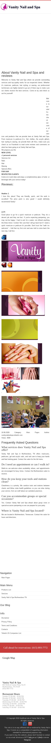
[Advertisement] (25, 42)
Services (4, 593)
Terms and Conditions (9, 625)
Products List (6, 590)
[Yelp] (30, 725)
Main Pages (5, 578)
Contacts (4, 629)
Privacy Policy (6, 622)
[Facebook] (25, 725)
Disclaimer (5, 618)
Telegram (27, 740)
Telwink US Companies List (11, 633)
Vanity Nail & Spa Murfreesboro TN (14, 597)
